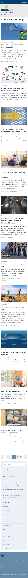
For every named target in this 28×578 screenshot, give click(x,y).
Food (3, 529)
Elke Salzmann (4, 449)
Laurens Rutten (18, 278)
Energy (4, 517)
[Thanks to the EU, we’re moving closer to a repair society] (14, 417)
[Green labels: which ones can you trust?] (14, 293)
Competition (5, 506)
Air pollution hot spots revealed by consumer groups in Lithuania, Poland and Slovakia (13, 221)
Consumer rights (4, 42)
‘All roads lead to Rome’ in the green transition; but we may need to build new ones (13, 175)
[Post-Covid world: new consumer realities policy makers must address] (14, 116)
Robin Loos (3, 237)
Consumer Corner (7, 12)
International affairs (7, 536)
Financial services (4, 389)
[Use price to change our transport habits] (14, 250)
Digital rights (4, 127)
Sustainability (12, 42)
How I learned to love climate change (14, 392)
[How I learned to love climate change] (14, 378)
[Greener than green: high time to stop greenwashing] (14, 31)
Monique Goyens (4, 102)
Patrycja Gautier (4, 61)
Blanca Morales (4, 325)
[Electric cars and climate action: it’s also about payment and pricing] (14, 74)
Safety (3, 540)
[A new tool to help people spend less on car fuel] (14, 339)
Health (4, 533)
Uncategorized (6, 548)
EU (1, 215)
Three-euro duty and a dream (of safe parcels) (13, 480)
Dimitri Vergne (4, 278)
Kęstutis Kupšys (4, 403)
